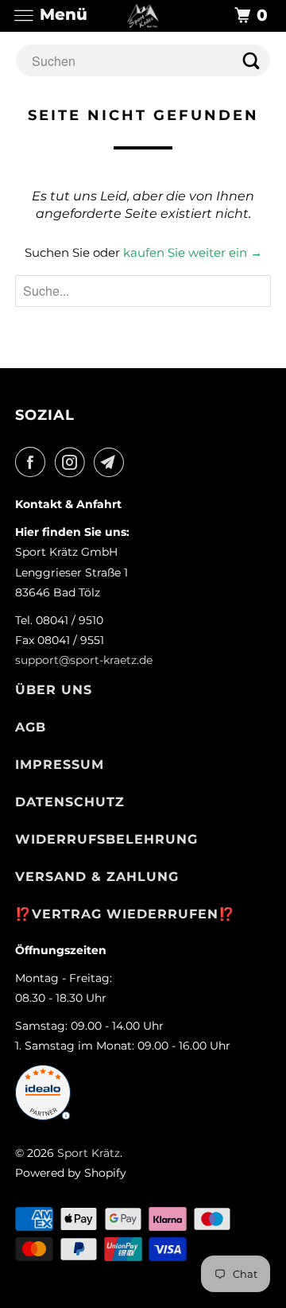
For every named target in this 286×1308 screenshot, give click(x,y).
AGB (30, 727)
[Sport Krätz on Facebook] (33, 462)
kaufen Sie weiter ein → (192, 252)
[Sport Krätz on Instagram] (73, 462)
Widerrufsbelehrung (106, 839)
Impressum (59, 764)
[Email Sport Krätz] (112, 462)
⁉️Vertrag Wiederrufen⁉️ (125, 914)
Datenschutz (70, 801)
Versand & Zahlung (97, 876)
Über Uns (53, 689)
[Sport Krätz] (143, 15)
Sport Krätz (88, 1153)
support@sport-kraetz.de (84, 660)
